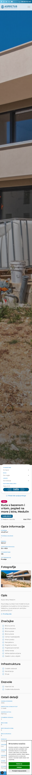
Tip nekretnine (7, 467)
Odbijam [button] (19, 767)
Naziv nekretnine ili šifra (9, 483)
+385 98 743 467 (26, 1)
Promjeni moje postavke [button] (19, 771)
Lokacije (5, 478)
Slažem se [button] (19, 763)
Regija (4, 473)
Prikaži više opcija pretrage (17, 496)
